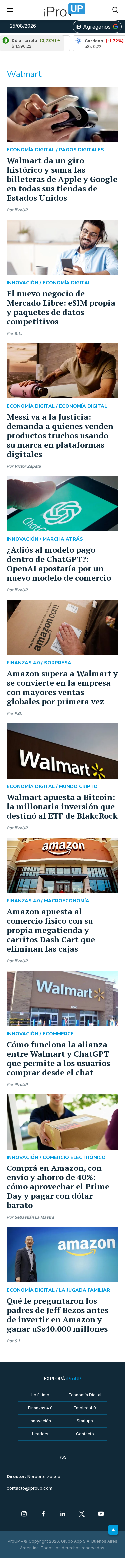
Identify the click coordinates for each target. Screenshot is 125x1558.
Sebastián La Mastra (34, 1217)
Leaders (40, 1433)
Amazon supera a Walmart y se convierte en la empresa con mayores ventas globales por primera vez (62, 687)
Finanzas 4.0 (40, 1407)
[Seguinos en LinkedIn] (63, 1514)
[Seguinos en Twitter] (82, 1514)
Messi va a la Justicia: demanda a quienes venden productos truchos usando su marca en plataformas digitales (60, 435)
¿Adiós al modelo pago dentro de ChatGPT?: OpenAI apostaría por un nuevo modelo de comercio (59, 563)
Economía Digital (85, 1394)
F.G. (18, 713)
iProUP (21, 209)
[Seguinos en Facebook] (43, 1514)
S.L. (18, 333)
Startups (85, 1420)
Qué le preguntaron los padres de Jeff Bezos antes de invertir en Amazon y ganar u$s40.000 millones (57, 1314)
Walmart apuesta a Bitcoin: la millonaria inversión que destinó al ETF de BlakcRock (62, 806)
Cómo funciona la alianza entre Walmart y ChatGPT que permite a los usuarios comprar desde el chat (58, 1058)
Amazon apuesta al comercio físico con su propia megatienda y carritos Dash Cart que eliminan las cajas (51, 930)
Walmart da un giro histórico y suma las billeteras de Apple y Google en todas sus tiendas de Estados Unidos (62, 179)
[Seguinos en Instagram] (24, 1514)
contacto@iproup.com (29, 1488)
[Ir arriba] (113, 1530)
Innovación (40, 1420)
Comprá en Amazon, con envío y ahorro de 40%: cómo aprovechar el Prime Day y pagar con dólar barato (58, 1186)
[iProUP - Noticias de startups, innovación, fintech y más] (62, 10)
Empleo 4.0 (85, 1407)
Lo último (40, 1394)
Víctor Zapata (27, 466)
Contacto (85, 1433)
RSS (63, 1457)
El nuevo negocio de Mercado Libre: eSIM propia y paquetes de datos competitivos (61, 307)
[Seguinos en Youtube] (101, 1514)
